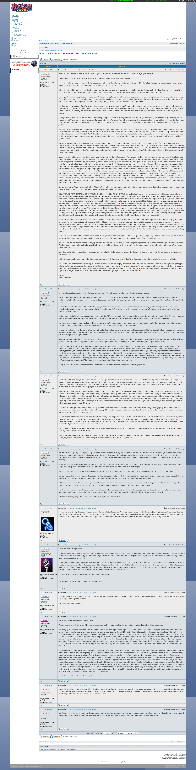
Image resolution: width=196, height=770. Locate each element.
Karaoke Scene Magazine (178, 765)
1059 (48, 578)
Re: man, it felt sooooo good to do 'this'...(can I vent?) (81, 289)
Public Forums (54, 43)
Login (14, 38)
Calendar (16, 28)
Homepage (15, 15)
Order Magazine (18, 34)
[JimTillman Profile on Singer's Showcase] (68, 541)
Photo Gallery (18, 24)
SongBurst (17, 31)
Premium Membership (20, 35)
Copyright (167, 765)
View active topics (60, 41)
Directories (15, 20)
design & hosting (169, 767)
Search (15, 45)
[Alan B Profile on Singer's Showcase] (68, 589)
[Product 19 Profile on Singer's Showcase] (68, 285)
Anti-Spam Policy (24, 766)
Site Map (192, 1)
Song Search (17, 26)
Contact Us (186, 1)
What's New (15, 16)
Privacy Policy (14, 766)
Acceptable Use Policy (36, 766)
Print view (43, 63)
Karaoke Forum (44, 43)
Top (41, 285)
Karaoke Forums (17, 17)
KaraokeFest (17, 30)
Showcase (15, 19)
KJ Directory (17, 23)
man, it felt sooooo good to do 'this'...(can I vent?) (68, 53)
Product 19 (70, 676)
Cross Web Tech (180, 767)
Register (15, 40)
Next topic (182, 63)
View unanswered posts (46, 41)
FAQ (14, 43)
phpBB (106, 762)
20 (48, 86)
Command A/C (17, 71)
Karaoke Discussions (67, 43)
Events (14, 27)
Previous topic (173, 63)
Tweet (24, 57)
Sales (13, 32)
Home (180, 1)
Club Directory (18, 22)
